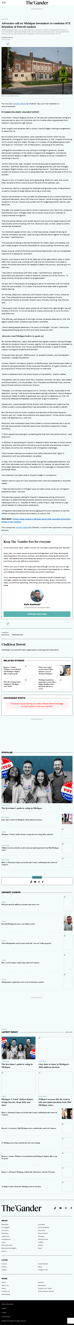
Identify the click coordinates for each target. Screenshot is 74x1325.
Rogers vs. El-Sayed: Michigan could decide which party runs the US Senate (28, 1172)
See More (69, 1032)
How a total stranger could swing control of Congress (20, 962)
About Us (5, 1285)
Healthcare (5, 1236)
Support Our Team (45, 1288)
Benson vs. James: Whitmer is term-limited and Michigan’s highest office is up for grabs (12, 670)
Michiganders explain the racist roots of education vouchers (23, 982)
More (4, 1278)
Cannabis (41, 1224)
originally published (19, 103)
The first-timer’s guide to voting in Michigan (22, 808)
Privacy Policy (6, 1316)
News (4, 832)
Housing (41, 1236)
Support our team (37, 614)
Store (4, 1288)
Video (4, 1282)
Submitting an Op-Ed (46, 1291)
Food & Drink (43, 1264)
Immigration (17, 634)
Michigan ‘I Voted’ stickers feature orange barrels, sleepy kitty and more (27, 834)
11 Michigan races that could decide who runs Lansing (21, 1143)
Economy (5, 1230)
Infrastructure (43, 1239)
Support (4, 1308)
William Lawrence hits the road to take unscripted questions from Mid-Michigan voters (30, 849)
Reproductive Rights (9, 1248)
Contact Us (6, 1291)
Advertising (6, 1294)
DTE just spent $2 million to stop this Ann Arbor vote (20, 904)
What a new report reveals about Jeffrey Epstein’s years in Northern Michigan (46, 670)
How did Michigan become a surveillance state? (18, 924)
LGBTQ (40, 1242)
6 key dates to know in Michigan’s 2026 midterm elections (22, 820)
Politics (5, 19)
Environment (43, 1233)
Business (5, 1224)
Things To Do (43, 1270)
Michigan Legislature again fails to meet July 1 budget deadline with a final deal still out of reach (47, 684)
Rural (40, 1248)
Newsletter (42, 1285)
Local (5, 1260)
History (4, 1267)
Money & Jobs (7, 1245)
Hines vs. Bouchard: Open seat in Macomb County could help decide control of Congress (29, 863)
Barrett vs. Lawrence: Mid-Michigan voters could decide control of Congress (29, 1128)
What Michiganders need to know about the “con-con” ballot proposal (26, 943)
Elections (5, 805)
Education (41, 1230)
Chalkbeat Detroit (7, 37)
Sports (4, 1251)
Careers (4, 1312)
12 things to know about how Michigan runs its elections (21, 1186)
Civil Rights (6, 1227)
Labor (4, 1242)
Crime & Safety (43, 1227)
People (4, 1270)
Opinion (41, 1282)
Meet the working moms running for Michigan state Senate (12, 684)
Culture (4, 1264)
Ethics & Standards (7, 1304)
